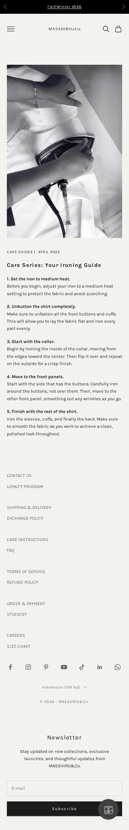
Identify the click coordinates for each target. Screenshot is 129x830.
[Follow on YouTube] (64, 667)
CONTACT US (19, 475)
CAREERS (16, 635)
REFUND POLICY (22, 582)
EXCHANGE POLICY (25, 518)
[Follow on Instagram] (28, 667)
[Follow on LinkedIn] (99, 667)
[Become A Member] (108, 809)
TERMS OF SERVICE (26, 571)
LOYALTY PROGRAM (25, 486)
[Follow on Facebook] (10, 667)
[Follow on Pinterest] (46, 667)
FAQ (10, 550)
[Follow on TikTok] (81, 667)
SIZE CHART (19, 646)
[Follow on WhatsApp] (117, 667)
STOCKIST (17, 614)
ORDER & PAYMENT (26, 603)
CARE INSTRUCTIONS (28, 539)
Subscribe (64, 808)
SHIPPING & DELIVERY (29, 507)
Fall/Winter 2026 (64, 6)
